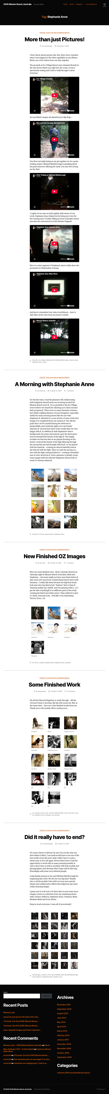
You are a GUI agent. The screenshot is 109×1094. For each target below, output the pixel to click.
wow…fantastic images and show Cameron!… (22, 1030)
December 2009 (64, 1044)
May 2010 (61, 1022)
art (33, 813)
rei (33, 815)
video (44, 362)
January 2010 (63, 1040)
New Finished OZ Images (54, 556)
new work (71, 813)
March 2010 (62, 1031)
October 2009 (63, 1053)
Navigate (79, 4)
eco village (41, 360)
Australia (35, 360)
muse (65, 813)
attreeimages (48, 844)
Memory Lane (9, 1012)
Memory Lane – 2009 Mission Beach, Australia (22, 1045)
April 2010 (61, 1027)
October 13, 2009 (63, 844)
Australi (34, 534)
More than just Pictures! (54, 39)
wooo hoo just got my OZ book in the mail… (21, 1017)
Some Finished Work (54, 684)
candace (44, 975)
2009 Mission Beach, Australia (17, 4)
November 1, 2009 (63, 46)
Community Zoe (91, 4)
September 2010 (64, 1009)
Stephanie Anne (37, 362)
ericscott (42, 391)
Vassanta (68, 662)
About (72, 4)
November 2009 (64, 1048)
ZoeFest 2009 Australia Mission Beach (54, 33)
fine (47, 813)
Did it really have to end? (54, 837)
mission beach (73, 360)
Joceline (41, 662)
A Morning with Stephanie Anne (54, 384)
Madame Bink (50, 360)
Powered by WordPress (42, 1089)
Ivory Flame (51, 975)
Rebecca (39, 977)
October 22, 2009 (55, 391)
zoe (61, 977)
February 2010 (63, 1035)
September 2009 (64, 1057)
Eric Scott (41, 534)
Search (5, 992)
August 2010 (62, 1013)
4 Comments (71, 691)
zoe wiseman (56, 815)
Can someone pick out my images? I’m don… (32, 1059)
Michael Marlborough (61, 360)
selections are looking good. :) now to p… (30, 1063)
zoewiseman (48, 46)
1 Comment (70, 391)
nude (76, 813)
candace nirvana (40, 813)
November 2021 (64, 1005)
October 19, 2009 (55, 563)
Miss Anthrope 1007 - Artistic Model (18, 1049)
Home (65, 4)
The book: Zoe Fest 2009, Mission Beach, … (21, 1021)
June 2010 (61, 1018)
